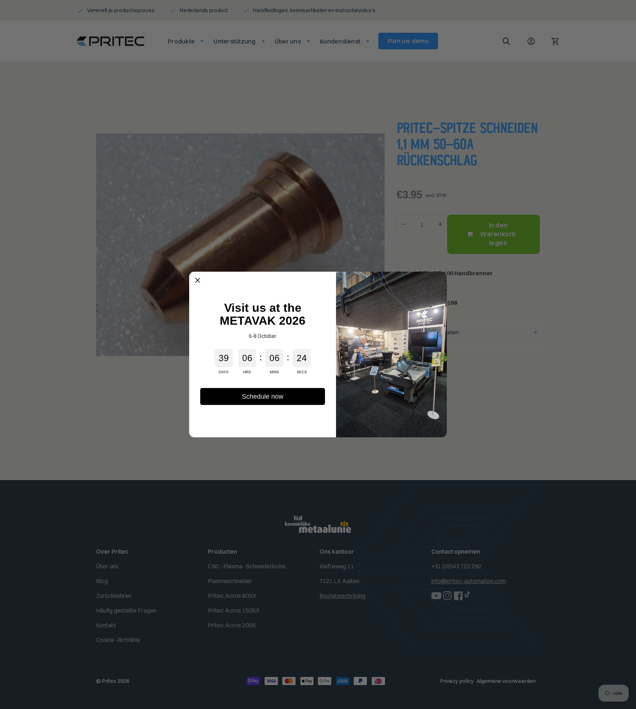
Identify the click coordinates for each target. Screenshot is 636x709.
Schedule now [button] (262, 396)
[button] (198, 280)
